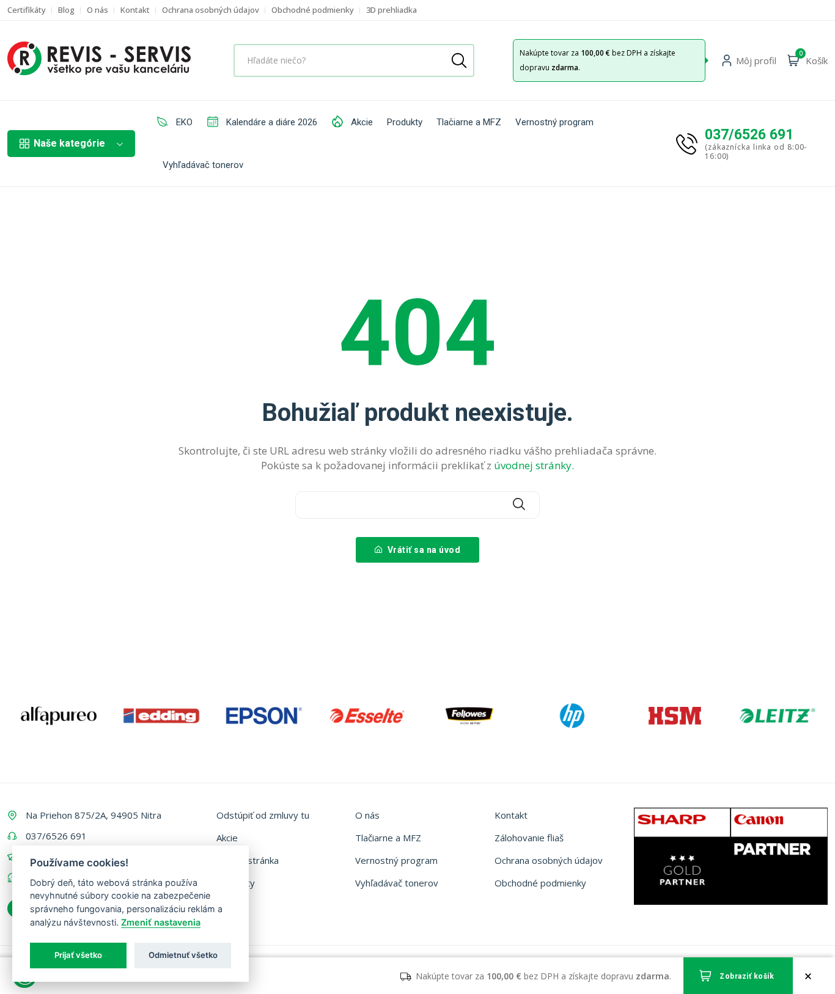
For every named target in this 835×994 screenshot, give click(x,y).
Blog (66, 10)
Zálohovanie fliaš (529, 837)
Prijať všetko (78, 955)
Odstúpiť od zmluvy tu (262, 815)
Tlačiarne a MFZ (468, 122)
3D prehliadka (391, 10)
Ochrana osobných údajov (210, 10)
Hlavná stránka (247, 860)
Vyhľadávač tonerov (203, 164)
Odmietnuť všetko (183, 955)
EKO (183, 122)
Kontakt (135, 10)
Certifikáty (26, 10)
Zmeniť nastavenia (160, 922)
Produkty (404, 122)
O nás (97, 10)
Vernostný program (554, 122)
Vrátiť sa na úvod (422, 550)
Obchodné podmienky (312, 10)
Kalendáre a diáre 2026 (270, 122)
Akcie (360, 122)
